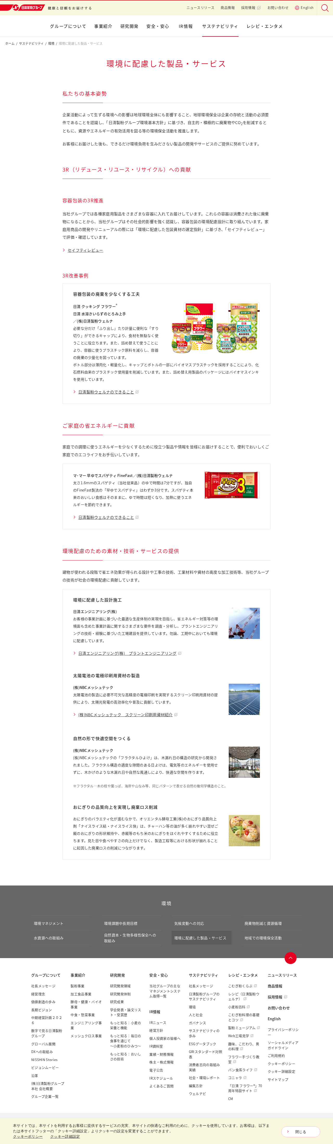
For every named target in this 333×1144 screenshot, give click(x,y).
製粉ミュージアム (241, 1027)
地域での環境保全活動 (263, 937)
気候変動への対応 (189, 923)
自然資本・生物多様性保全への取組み (130, 937)
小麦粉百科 (237, 1006)
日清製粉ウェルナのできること (106, 392)
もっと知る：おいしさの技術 (125, 1056)
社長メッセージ (43, 985)
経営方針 (156, 1030)
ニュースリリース (200, 7)
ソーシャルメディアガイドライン (283, 1045)
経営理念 (38, 993)
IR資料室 (156, 1046)
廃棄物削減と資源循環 (263, 923)
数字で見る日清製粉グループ (46, 1033)
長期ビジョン (41, 1009)
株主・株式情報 (161, 1061)
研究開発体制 (120, 993)
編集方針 (196, 1085)
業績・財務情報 (161, 1054)
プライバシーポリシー (283, 1032)
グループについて (68, 26)
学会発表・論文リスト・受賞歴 (125, 1012)
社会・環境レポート (204, 1077)
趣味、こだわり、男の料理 (243, 1046)
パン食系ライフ (240, 1069)
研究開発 (129, 26)
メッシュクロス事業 (86, 1035)
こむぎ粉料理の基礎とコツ (243, 1017)
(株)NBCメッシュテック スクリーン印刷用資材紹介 (125, 714)
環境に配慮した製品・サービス (200, 937)
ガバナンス (197, 1022)
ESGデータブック (202, 1043)
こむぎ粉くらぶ (240, 985)
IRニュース (157, 1022)
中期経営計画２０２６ (46, 1020)
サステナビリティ (220, 26)
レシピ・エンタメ (264, 26)
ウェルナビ (197, 1093)
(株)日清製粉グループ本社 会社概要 (47, 1086)
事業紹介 (103, 26)
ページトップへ (291, 958)
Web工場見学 (238, 1035)
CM (230, 1098)
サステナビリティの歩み (204, 1033)
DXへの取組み (42, 1051)
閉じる (300, 1132)
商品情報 (228, 7)
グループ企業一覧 (45, 1096)
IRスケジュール (161, 1078)
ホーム (10, 43)
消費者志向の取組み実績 (204, 1067)
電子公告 (156, 1070)
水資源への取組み (48, 937)
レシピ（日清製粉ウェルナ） (243, 996)
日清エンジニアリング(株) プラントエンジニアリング (127, 653)
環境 (51, 43)
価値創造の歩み (43, 1001)
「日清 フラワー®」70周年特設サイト (245, 1088)
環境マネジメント (48, 923)
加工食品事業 (81, 993)
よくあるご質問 (161, 1085)
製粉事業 (77, 985)
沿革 (34, 1075)
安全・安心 (157, 26)
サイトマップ (278, 1079)
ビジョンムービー (45, 1067)
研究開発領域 (120, 985)
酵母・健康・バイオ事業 (86, 1004)
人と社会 (196, 1014)
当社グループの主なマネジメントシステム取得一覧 (165, 990)
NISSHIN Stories (44, 1059)
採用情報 (248, 7)
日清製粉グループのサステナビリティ (204, 996)
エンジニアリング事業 (86, 1025)
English (307, 7)
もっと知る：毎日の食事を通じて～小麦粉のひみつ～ (125, 1040)
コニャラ (235, 1077)
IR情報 (186, 26)
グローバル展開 (43, 1043)
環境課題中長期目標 (121, 923)
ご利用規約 (276, 1055)
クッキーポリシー (281, 1063)
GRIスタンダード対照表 (205, 1054)
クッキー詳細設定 (281, 1071)
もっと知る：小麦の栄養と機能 (125, 1025)
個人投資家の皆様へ (165, 1038)
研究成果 (117, 1001)
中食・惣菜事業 (83, 1014)
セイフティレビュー (85, 250)
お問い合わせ (278, 7)
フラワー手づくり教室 (243, 1059)
